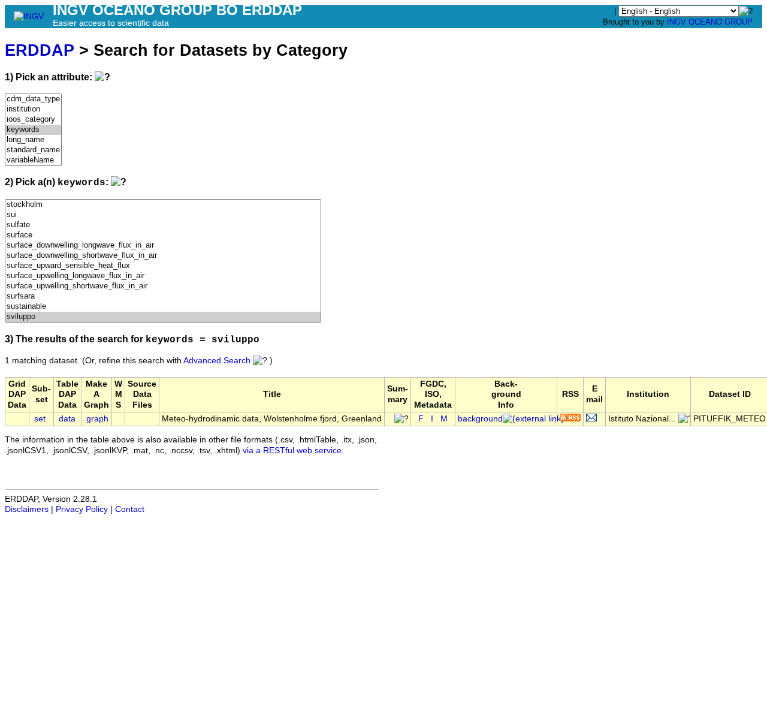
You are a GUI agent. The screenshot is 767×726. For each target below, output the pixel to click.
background (480, 418)
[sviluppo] (163, 317)
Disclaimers (27, 509)
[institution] (33, 109)
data (67, 418)
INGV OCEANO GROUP (710, 21)
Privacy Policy (82, 509)
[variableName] (33, 160)
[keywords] (33, 130)
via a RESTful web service (292, 450)
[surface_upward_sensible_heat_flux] (163, 266)
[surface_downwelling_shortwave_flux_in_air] (163, 256)
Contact (129, 509)
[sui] (163, 215)
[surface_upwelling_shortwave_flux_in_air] (163, 286)
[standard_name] (33, 150)
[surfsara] (163, 296)
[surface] (163, 235)
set (40, 418)
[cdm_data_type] (33, 99)
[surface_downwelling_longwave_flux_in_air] (163, 245)
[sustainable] (163, 307)
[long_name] (33, 140)
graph (97, 418)
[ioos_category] (33, 120)
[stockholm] (163, 205)
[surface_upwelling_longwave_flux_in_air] (163, 276)
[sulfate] (163, 225)
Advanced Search (216, 360)
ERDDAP (39, 50)
